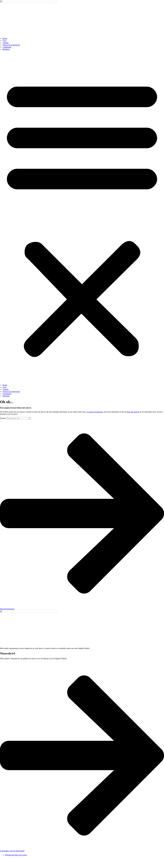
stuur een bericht (133, 412)
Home (5, 38)
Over (4, 41)
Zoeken (3, 418)
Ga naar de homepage (94, 412)
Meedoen (6, 49)
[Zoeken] (30, 418)
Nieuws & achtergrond (11, 45)
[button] (82, 217)
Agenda (6, 43)
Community (7, 47)
